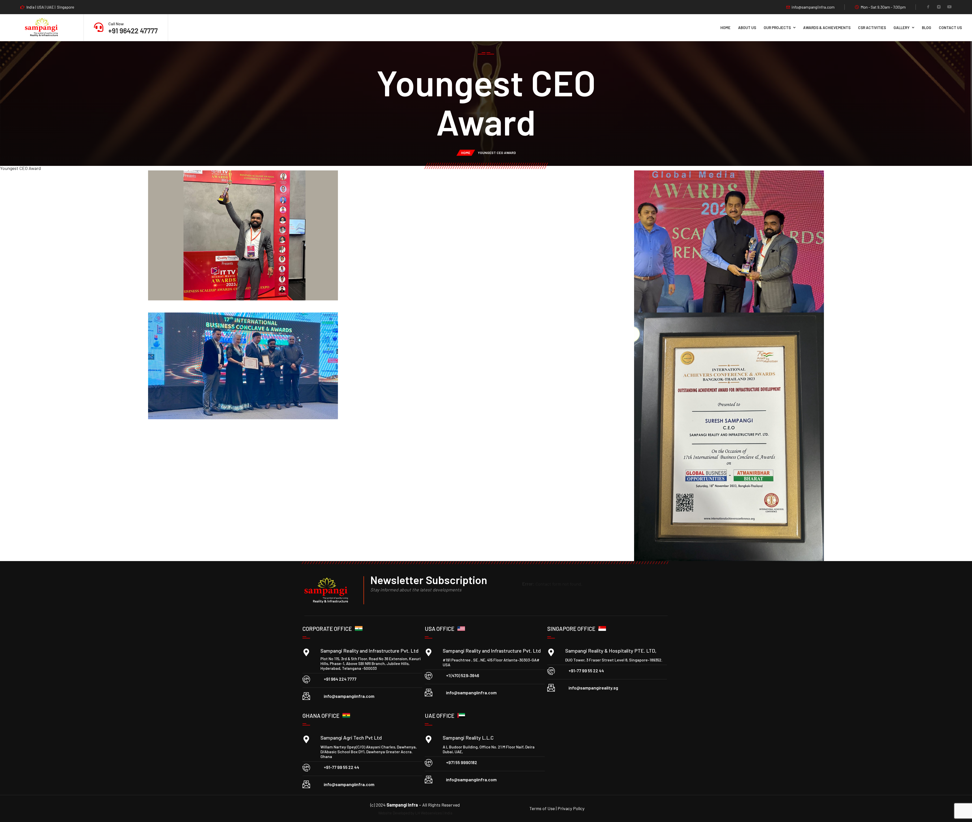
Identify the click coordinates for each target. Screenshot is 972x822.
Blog (926, 27)
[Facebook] (928, 7)
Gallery (901, 27)
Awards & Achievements (826, 27)
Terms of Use (542, 808)
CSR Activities (872, 27)
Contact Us (950, 27)
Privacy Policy (571, 808)
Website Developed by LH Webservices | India (415, 813)
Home (725, 27)
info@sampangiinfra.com (813, 7)
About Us (747, 27)
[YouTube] (949, 7)
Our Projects (777, 27)
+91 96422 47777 (133, 30)
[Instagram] (939, 7)
